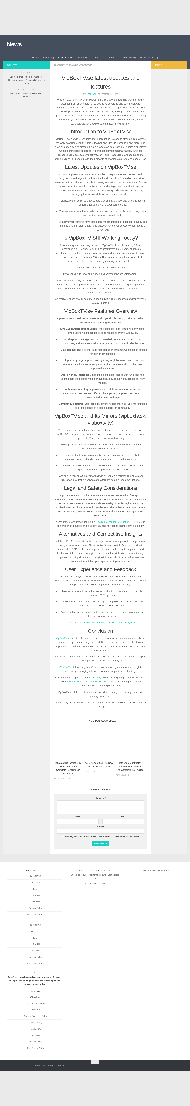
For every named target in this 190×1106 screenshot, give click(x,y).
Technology (48, 57)
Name (78, 817)
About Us (113, 57)
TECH (36, 889)
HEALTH (36, 895)
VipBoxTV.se (63, 638)
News (14, 44)
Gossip (87, 65)
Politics (35, 57)
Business (82, 57)
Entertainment (65, 57)
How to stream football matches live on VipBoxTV (111, 622)
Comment (100, 798)
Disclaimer (35, 1010)
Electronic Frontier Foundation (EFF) (116, 522)
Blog (57, 65)
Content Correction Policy (35, 1016)
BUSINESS (35, 876)
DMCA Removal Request (35, 1003)
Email (123, 817)
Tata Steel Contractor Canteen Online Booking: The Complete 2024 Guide (129, 766)
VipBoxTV (65, 667)
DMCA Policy (35, 997)
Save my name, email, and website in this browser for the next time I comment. (102, 837)
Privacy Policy (35, 1022)
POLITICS (35, 882)
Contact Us (99, 57)
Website (100, 826)
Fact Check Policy (149, 57)
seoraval (91, 94)
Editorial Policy (129, 57)
